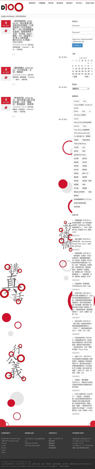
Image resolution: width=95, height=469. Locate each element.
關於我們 (52, 441)
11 (76, 68)
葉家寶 (76, 181)
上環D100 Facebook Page (10, 441)
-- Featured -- (25, 47)
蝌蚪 (83, 184)
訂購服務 (42, 3)
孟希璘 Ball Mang (80, 155)
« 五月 (74, 76)
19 (79, 71)
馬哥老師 (77, 207)
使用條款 (52, 446)
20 (82, 71)
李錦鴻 (76, 166)
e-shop (3, 446)
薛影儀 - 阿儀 (86, 181)
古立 (83, 147)
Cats (84, 101)
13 (82, 68)
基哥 (83, 151)
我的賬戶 (69, 3)
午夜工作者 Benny (80, 144)
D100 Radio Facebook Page (10, 439)
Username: (76, 25)
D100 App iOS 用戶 (31, 443)
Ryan (85, 126)
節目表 (50, 3)
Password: (76, 32)
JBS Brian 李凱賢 (80, 115)
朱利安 (84, 162)
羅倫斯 (76, 177)
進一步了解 (62, 57)
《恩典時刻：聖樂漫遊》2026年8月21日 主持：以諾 (81, 285)
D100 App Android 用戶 (32, 446)
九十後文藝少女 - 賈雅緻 (82, 136)
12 (79, 68)
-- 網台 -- (17, 79)
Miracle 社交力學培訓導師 (82, 122)
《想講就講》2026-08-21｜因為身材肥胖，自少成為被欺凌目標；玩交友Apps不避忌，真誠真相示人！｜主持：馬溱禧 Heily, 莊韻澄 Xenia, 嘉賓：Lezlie (82, 226)
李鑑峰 (84, 166)
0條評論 (19, 49)
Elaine (76, 111)
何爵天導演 (86, 140)
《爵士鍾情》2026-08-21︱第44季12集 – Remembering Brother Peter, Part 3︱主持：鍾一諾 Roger (82, 242)
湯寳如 (76, 173)
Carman (76, 101)
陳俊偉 (76, 195)
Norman (76, 126)
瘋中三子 (85, 173)
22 (89, 71)
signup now (76, 39)
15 (89, 68)
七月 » (87, 76)
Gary (83, 111)
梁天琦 (76, 169)
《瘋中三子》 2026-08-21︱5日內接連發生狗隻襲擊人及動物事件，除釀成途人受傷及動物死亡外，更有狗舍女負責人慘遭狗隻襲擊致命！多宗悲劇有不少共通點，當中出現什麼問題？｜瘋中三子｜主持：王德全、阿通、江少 (82, 365)
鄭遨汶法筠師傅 (79, 192)
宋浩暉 (76, 158)
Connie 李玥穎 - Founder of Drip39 (83, 105)
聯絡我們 (32, 3)
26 (79, 74)
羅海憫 (84, 177)
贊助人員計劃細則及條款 (81, 448)
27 (82, 74)
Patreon (3, 448)
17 (73, 71)
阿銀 (89, 192)
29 (89, 74)
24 (73, 74)
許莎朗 (76, 188)
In (89, 111)
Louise (76, 119)
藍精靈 (76, 184)
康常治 (84, 158)
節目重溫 (60, 3)
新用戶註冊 (90, 3)
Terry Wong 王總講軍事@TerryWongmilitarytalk (82, 130)
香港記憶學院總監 (80, 203)
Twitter (3, 452)
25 (76, 74)
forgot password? (86, 39)
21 (86, 71)
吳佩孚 (76, 151)
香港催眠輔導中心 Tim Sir (82, 199)
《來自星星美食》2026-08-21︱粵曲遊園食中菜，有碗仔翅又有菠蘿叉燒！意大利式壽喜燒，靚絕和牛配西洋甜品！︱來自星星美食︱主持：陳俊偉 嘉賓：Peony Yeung (82, 343)
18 (76, 71)
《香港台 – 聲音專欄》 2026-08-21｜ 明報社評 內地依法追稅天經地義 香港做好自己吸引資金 (82, 383)
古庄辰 (76, 147)
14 (86, 68)
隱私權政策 (52, 448)
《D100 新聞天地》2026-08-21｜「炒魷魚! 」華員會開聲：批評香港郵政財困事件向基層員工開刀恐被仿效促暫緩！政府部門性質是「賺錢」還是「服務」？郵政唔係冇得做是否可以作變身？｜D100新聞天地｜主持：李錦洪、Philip (82, 402)
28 (86, 74)
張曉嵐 (76, 162)
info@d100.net (58, 439)
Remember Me (79, 41)
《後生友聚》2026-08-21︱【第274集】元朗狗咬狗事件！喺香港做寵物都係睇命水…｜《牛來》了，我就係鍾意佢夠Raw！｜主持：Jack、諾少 (82, 325)
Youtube (4, 443)
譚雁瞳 (84, 188)
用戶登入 (79, 3)
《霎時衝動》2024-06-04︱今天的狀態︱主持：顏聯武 (23, 70)
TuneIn (3, 450)
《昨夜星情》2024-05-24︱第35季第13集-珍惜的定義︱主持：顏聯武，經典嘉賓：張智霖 (24, 101)
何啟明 (76, 140)
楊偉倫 (84, 169)
